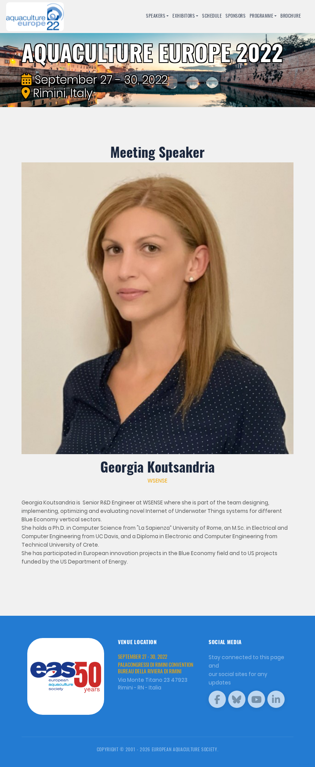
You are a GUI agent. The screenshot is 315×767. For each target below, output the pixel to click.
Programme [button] (262, 15)
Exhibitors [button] (183, 15)
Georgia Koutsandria (157, 466)
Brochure (290, 15)
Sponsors (235, 15)
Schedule (212, 15)
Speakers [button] (155, 15)
